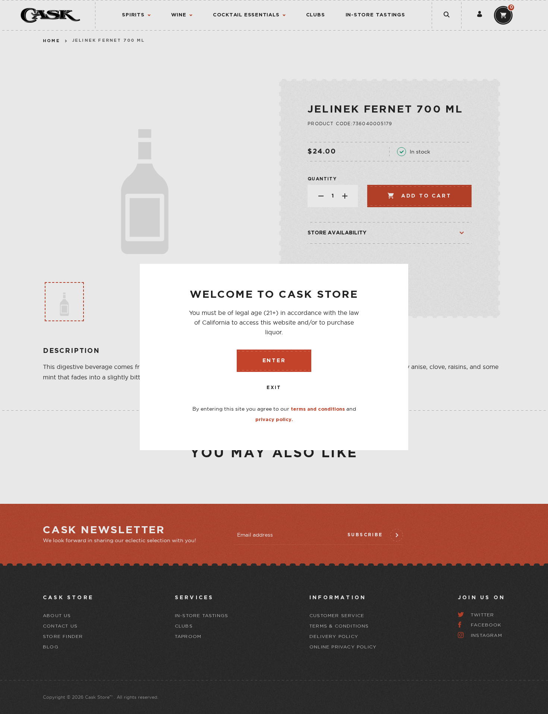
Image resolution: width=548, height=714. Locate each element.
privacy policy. (274, 420)
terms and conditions (318, 409)
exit (274, 388)
